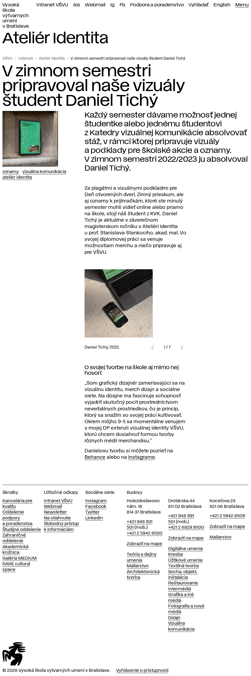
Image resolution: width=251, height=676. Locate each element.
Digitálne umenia (185, 549)
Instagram (96, 501)
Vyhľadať (199, 5)
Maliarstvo (138, 566)
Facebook (95, 507)
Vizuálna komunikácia (44, 172)
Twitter (92, 512)
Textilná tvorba (183, 566)
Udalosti (25, 58)
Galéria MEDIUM (19, 558)
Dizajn (174, 618)
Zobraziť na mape (144, 544)
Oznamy (10, 172)
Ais (76, 5)
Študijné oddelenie (21, 530)
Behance (95, 457)
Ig (112, 5)
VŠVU (7, 58)
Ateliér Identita (52, 58)
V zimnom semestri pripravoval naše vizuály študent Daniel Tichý (128, 58)
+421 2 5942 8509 (227, 516)
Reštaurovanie (183, 583)
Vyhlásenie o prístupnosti (142, 671)
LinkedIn (94, 518)
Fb (123, 5)
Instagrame (141, 457)
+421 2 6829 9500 (186, 527)
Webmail (95, 5)
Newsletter (55, 512)
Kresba (175, 554)
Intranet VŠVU (52, 5)
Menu (242, 5)
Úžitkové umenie (185, 560)
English (221, 5)
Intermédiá (179, 589)
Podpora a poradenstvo (157, 5)
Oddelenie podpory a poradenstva (17, 518)
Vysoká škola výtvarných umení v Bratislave (15, 15)
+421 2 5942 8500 (145, 533)
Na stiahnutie (57, 518)
